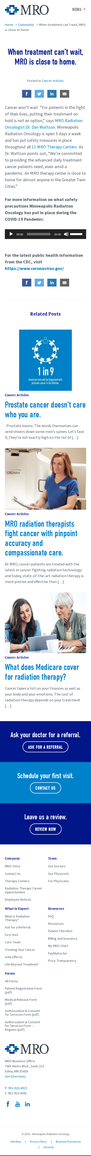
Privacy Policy (38, 1142)
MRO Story (12, 866)
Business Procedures (68, 1142)
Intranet (48, 1147)
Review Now (45, 829)
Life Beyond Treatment (21, 964)
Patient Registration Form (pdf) (23, 990)
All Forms (11, 981)
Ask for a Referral (17, 927)
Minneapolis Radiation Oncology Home (27, 10)
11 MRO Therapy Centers (54, 147)
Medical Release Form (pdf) (21, 1001)
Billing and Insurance (62, 938)
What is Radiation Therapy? (17, 918)
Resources (56, 923)
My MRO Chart (58, 946)
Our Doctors (57, 866)
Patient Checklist (60, 931)
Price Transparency (62, 960)
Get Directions (15, 1076)
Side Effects (13, 957)
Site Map (15, 1142)
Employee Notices (18, 899)
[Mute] (66, 234)
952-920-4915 (17, 1088)
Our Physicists (58, 873)
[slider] (77, 233)
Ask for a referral (45, 747)
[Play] (11, 234)
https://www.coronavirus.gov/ (34, 269)
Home (9, 24)
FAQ (51, 916)
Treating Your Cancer (20, 949)
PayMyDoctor (57, 953)
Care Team (13, 942)
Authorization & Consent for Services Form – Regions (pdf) (22, 1026)
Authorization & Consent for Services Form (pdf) (22, 1013)
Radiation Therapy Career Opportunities (23, 890)
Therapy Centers (17, 881)
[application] (45, 234)
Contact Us (45, 788)
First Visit (11, 935)
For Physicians (58, 881)
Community (26, 24)
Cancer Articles (53, 80)
